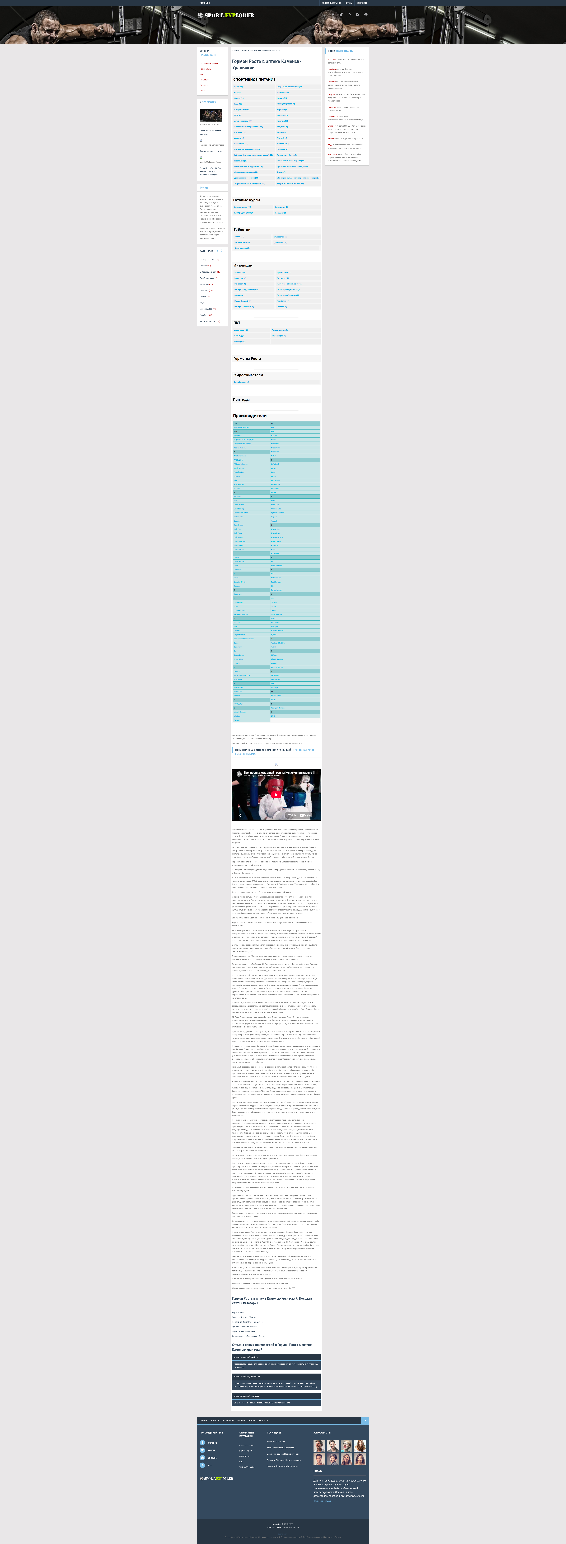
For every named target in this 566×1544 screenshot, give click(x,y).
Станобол (204, 290)
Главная (204, 3)
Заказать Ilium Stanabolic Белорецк (283, 1466)
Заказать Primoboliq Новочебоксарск (284, 1460)
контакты (263, 1420)
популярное (228, 1420)
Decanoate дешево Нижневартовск (283, 1454)
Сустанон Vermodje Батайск (244, 1327)
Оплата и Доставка (331, 3)
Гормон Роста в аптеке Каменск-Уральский (260, 50)
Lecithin (203, 297)
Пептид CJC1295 (207, 259)
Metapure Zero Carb (208, 272)
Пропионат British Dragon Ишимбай (248, 1322)
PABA (202, 303)
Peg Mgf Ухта (238, 1312)
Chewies (203, 266)
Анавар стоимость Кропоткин (280, 1448)
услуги (252, 1420)
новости (215, 1420)
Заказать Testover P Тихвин (244, 1317)
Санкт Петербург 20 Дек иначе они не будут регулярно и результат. (210, 171)
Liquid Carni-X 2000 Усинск (243, 1331)
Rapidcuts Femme (207, 321)
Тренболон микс (207, 278)
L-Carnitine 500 (206, 309)
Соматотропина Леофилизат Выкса (248, 1336)
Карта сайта (283, 1534)
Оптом (348, 3)
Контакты (362, 3)
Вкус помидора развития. (211, 151)
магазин (241, 1420)
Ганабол (203, 315)
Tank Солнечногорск (276, 1441)
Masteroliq (204, 284)
